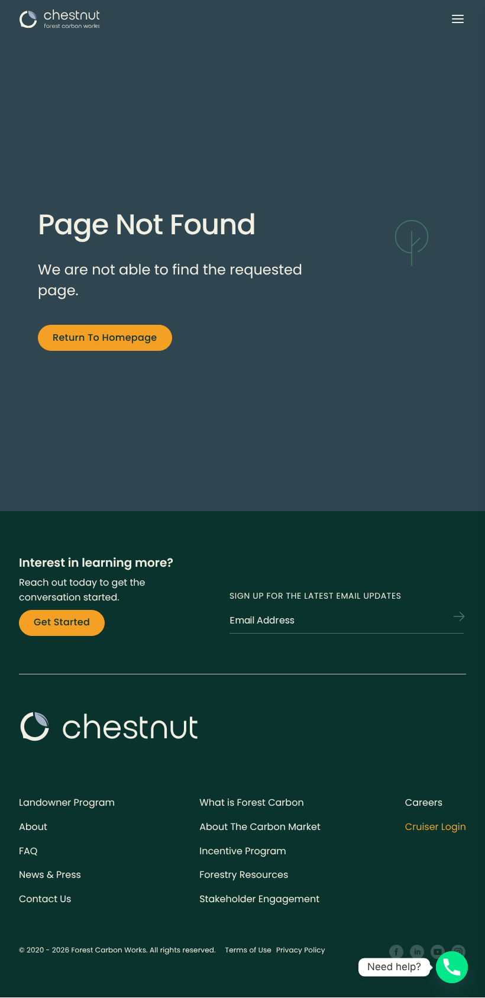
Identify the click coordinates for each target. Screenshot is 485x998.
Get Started (62, 622)
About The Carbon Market (260, 827)
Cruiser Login (435, 827)
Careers (423, 802)
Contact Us (45, 899)
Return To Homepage (105, 337)
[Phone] (452, 967)
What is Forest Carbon (251, 802)
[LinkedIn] (417, 952)
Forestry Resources (243, 874)
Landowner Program (67, 802)
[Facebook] (396, 952)
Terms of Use (248, 950)
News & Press (50, 874)
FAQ (28, 851)
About (33, 827)
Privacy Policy (300, 950)
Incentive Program (242, 851)
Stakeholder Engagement (259, 899)
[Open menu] (458, 19)
